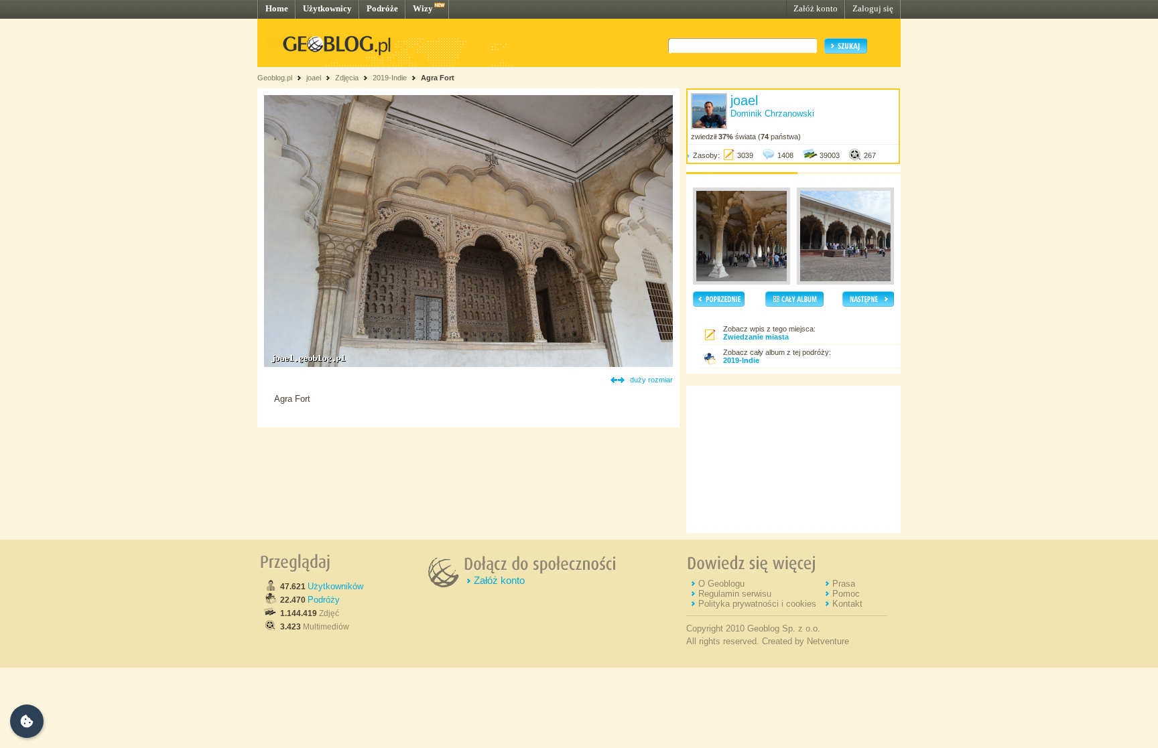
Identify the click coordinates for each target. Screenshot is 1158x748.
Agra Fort (437, 78)
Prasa (843, 584)
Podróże (382, 8)
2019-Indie (390, 78)
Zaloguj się (872, 8)
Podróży (324, 600)
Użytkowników (335, 586)
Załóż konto (815, 8)
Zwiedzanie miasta (756, 337)
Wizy (423, 8)
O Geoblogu (721, 584)
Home (276, 8)
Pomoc (846, 594)
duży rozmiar (651, 380)
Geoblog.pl (274, 78)
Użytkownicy (327, 8)
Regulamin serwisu (734, 594)
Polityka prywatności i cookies (757, 604)
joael (313, 78)
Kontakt (847, 604)
